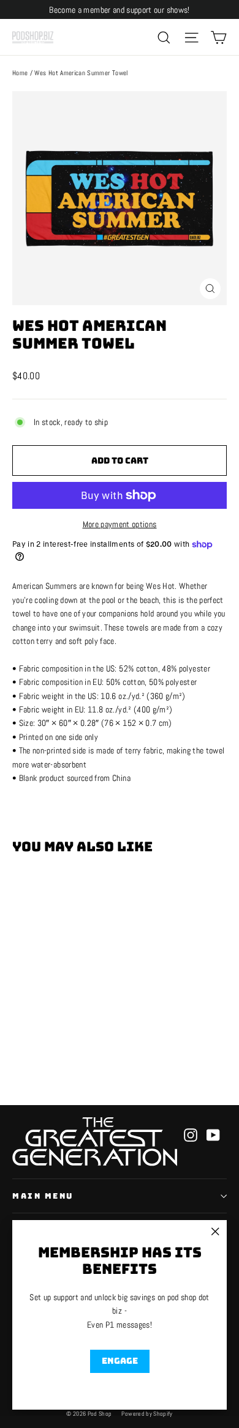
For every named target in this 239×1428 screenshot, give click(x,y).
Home (20, 72)
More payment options (120, 524)
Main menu (43, 1196)
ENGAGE (120, 1360)
